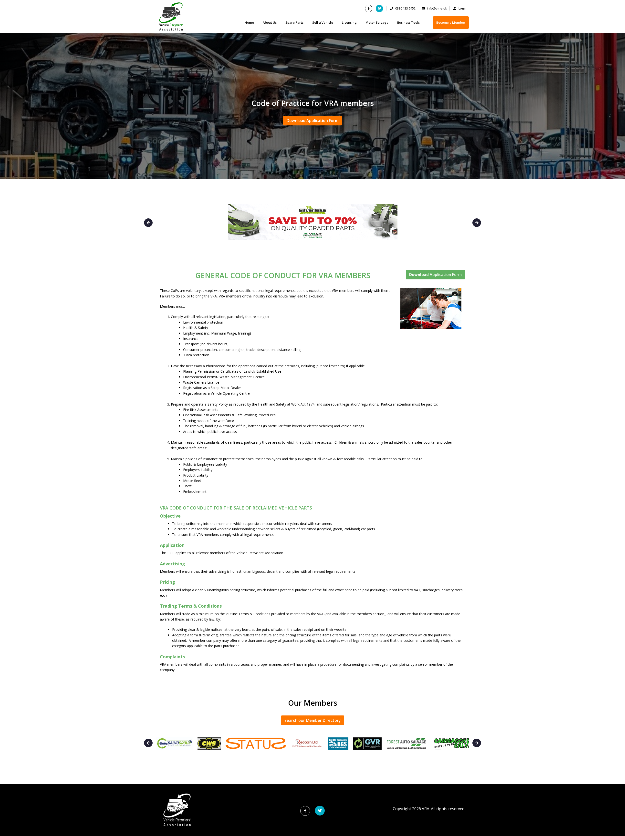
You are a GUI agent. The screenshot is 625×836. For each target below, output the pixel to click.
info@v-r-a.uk (436, 8)
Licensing (349, 22)
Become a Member (450, 22)
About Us (270, 22)
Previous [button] (148, 222)
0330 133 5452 (405, 8)
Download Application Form (312, 120)
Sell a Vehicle (322, 22)
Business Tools (408, 22)
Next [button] (476, 222)
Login (462, 8)
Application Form (435, 274)
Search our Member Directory (312, 720)
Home (249, 22)
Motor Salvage (376, 22)
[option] (312, 166)
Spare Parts (294, 22)
